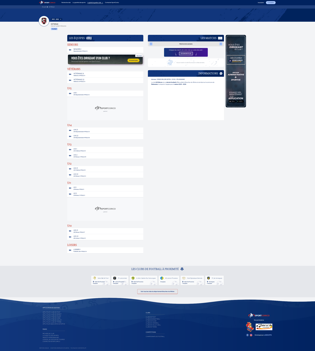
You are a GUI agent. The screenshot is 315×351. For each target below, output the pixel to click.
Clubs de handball (152, 323)
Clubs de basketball (153, 319)
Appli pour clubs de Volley (52, 320)
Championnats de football (155, 336)
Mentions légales (44, 348)
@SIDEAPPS (268, 335)
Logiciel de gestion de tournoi (54, 339)
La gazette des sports (51, 335)
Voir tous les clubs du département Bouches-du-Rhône (157, 291)
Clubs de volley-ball (153, 325)
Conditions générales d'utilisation (59, 348)
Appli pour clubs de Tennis (52, 322)
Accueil (44, 7)
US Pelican (52, 7)
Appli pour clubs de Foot (51, 312)
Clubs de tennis (151, 327)
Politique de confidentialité (78, 348)
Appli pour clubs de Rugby (52, 316)
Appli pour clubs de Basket (52, 314)
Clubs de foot (151, 317)
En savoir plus (133, 60)
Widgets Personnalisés (51, 337)
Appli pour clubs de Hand (51, 318)
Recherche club (48, 333)
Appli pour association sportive (54, 324)
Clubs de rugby (151, 321)
